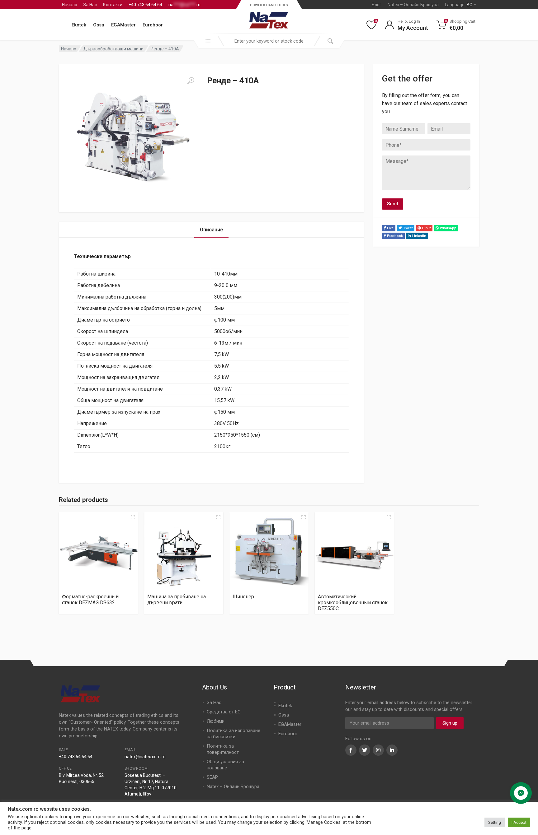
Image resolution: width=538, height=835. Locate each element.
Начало (69, 4)
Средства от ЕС (224, 712)
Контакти (112, 4)
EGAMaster (123, 25)
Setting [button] (494, 822)
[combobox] (269, 41)
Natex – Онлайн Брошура (413, 4)
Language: (458, 4)
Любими (215, 721)
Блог (376, 4)
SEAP (212, 777)
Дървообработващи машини (113, 48)
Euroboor (153, 25)
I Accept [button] (519, 822)
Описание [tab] (211, 230)
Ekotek (79, 25)
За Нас (90, 4)
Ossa (98, 25)
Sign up (449, 723)
